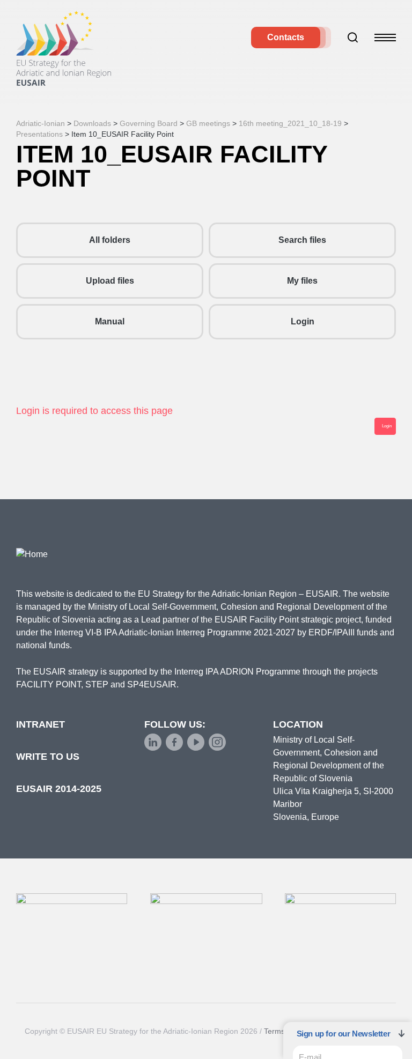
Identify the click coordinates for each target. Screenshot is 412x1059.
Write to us (47, 756)
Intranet (40, 724)
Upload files (110, 280)
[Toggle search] (353, 37)
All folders (109, 240)
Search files (302, 240)
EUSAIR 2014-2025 (58, 788)
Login (302, 321)
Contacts (285, 37)
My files (302, 280)
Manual (109, 321)
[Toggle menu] (385, 37)
